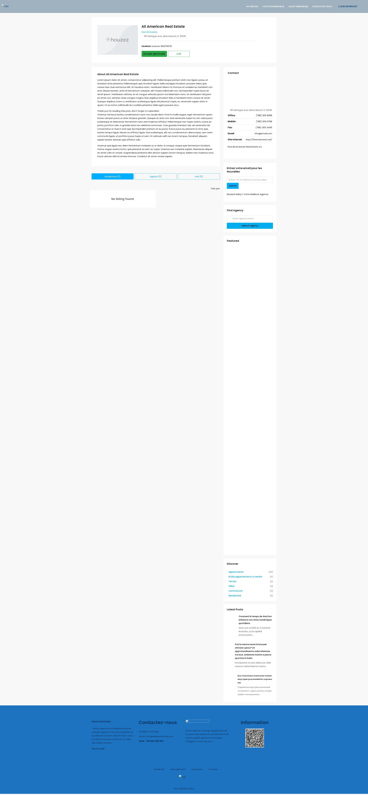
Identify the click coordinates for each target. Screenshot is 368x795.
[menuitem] (346, 6)
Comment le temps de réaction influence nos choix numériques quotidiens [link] (255, 620)
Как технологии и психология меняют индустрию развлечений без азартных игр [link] (255, 679)
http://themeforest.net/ (259, 139)
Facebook (158, 769)
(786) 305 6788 (264, 121)
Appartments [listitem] (236, 571)
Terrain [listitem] (232, 581)
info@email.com (263, 133)
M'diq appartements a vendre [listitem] (245, 576)
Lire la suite (98, 748)
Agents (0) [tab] (156, 176)
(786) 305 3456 (264, 127)
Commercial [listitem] (236, 590)
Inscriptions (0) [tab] (113, 176)
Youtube (213, 769)
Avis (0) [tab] (199, 176)
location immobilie (273, 6)
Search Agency (250, 225)
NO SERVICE (252, 6)
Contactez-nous (322, 6)
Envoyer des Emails (154, 53)
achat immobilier (298, 6)
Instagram (197, 769)
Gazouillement (178, 769)
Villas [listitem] (232, 586)
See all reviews (149, 31)
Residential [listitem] (235, 595)
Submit (233, 185)
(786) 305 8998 (264, 115)
